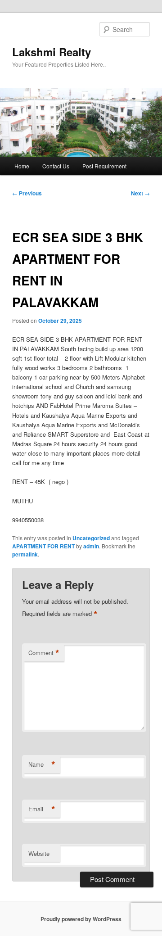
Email (41, 809)
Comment (43, 653)
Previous (27, 193)
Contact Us (55, 166)
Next (140, 193)
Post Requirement (104, 166)
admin (91, 546)
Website (39, 853)
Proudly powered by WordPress (81, 919)
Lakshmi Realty (51, 51)
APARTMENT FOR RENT (43, 546)
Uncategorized (91, 538)
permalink (25, 554)
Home (21, 166)
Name (41, 764)
